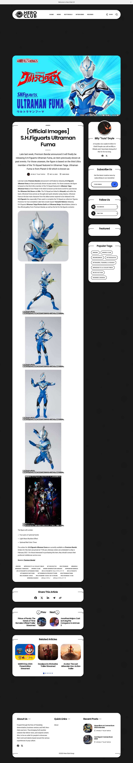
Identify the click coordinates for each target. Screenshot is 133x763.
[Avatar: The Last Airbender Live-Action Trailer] (71, 652)
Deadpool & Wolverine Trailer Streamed (48, 665)
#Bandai (74, 566)
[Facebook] (35, 598)
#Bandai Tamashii (21, 568)
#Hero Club (35, 568)
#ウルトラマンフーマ (59, 578)
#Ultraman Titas (67, 576)
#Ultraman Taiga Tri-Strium (47, 576)
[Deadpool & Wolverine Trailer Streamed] (48, 652)
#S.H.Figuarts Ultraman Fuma (27, 571)
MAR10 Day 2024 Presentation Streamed (25, 666)
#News (48, 125)
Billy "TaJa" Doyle (39, 174)
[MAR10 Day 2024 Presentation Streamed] (25, 652)
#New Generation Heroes (52, 568)
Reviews (90, 14)
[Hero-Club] (26, 14)
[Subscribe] (114, 184)
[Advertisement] (66, 37)
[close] (130, 2)
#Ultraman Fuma (66, 573)
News (59, 14)
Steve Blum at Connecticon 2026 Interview (104, 726)
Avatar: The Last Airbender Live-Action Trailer (70, 666)
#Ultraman (64, 566)
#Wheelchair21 (32, 578)
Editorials (68, 14)
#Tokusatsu (52, 566)
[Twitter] (42, 598)
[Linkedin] (48, 598)
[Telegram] (54, 598)
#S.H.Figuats (72, 571)
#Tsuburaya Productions (47, 573)
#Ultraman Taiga (26, 576)
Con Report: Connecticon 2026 (103, 738)
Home (51, 14)
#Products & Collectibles (34, 566)
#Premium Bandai (71, 568)
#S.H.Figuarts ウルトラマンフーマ (53, 571)
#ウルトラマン (46, 578)
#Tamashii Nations (27, 573)
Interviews (80, 14)
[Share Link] (60, 598)
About (56, 725)
